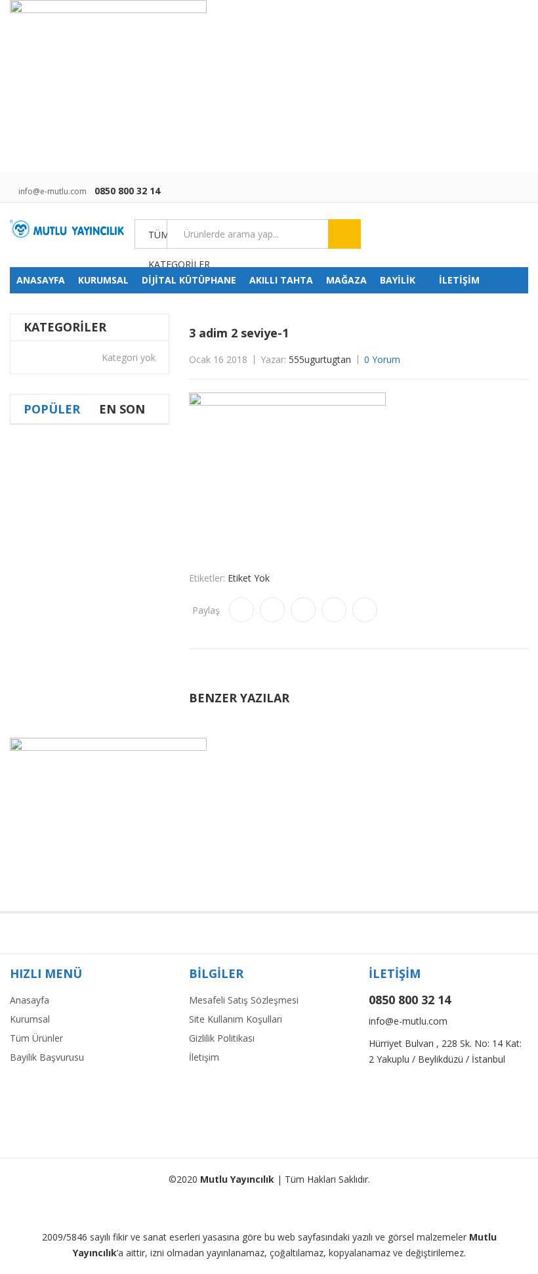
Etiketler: (207, 578)
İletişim (204, 1057)
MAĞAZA (346, 280)
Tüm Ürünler (36, 1038)
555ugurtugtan (320, 359)
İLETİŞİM (459, 280)
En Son (122, 409)
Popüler (52, 409)
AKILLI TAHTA (281, 280)
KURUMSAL (103, 280)
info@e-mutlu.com (52, 191)
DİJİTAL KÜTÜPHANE (189, 280)
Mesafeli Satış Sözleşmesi (244, 1000)
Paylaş (206, 610)
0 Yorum (382, 359)
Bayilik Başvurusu (47, 1057)
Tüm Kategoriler (157, 238)
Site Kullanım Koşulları (235, 1019)
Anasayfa (29, 1000)
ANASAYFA (40, 280)
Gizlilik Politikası (222, 1038)
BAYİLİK (397, 280)
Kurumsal (30, 1019)
